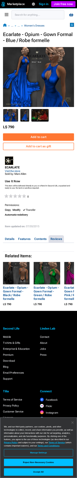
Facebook (51, 399)
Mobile (7, 336)
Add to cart (38, 137)
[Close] (72, 422)
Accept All (38, 472)
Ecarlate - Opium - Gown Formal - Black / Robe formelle (15, 293)
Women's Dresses (34, 25)
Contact (44, 336)
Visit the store (12, 171)
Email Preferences (13, 372)
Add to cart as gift (38, 146)
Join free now (63, 4)
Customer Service (13, 411)
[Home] (5, 25)
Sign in (43, 4)
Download (9, 360)
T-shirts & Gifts (11, 342)
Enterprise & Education (16, 348)
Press (43, 354)
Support (7, 378)
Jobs (43, 348)
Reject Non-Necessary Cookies (38, 462)
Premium (8, 354)
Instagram (51, 412)
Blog (5, 366)
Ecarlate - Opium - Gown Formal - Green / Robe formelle (46, 293)
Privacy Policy (11, 405)
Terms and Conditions (48, 446)
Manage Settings (38, 452)
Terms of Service (12, 399)
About (43, 342)
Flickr (48, 406)
